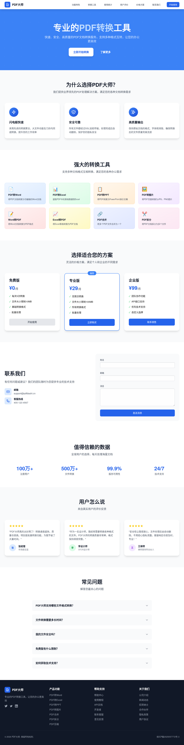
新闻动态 (143, 700)
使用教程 (98, 700)
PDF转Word (55, 695)
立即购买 (92, 322)
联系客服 (98, 714)
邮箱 (102, 372)
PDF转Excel (55, 700)
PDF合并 (54, 714)
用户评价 (124, 4)
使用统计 (108, 4)
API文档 (98, 704)
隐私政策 (143, 714)
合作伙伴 (143, 709)
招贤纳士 (143, 704)
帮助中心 (98, 695)
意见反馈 (98, 719)
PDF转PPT (55, 704)
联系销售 (151, 322)
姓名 (102, 359)
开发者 (97, 709)
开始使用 (173, 4)
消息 (102, 386)
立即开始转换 (81, 52)
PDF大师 (16, 736)
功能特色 (76, 4)
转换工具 (92, 4)
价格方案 (140, 4)
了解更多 (105, 52)
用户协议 (143, 719)
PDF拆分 (54, 719)
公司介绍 (143, 695)
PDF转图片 (55, 709)
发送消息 (137, 413)
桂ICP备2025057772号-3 (168, 736)
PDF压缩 (54, 724)
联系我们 (156, 4)
